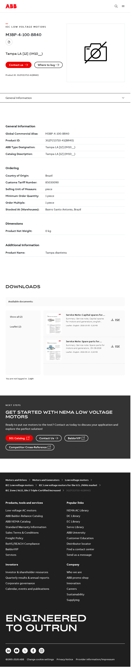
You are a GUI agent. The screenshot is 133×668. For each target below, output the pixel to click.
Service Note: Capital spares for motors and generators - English (84, 316)
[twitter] (25, 650)
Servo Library (75, 527)
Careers (72, 588)
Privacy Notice (65, 659)
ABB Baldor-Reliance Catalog (24, 516)
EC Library (73, 521)
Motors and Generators (45, 480)
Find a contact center (80, 549)
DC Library (73, 516)
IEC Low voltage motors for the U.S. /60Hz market (68, 485)
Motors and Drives (16, 480)
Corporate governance (20, 583)
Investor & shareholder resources (27, 572)
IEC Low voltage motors (19, 485)
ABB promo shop (77, 577)
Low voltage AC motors (21, 510)
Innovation (74, 583)
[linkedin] (8, 650)
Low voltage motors (76, 480)
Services (11, 554)
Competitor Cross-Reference (28, 447)
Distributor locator (79, 543)
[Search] (116, 6)
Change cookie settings (40, 659)
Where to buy (46, 65)
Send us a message (79, 554)
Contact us (16, 65)
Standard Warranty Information (26, 527)
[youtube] (16, 650)
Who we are (74, 572)
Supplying (73, 600)
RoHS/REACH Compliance (23, 543)
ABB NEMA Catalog (18, 521)
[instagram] (41, 650)
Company (73, 564)
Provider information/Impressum (95, 659)
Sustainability (75, 594)
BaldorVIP (74, 438)
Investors (12, 564)
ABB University (76, 532)
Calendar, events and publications (27, 588)
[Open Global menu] (123, 6)
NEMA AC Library (78, 510)
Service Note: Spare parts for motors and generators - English (84, 343)
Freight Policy (14, 538)
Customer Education (80, 538)
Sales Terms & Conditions (22, 532)
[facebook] (33, 650)
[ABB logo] (11, 6)
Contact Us (46, 438)
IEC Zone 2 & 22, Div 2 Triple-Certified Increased (33, 490)
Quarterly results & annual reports (27, 577)
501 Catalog (17, 438)
